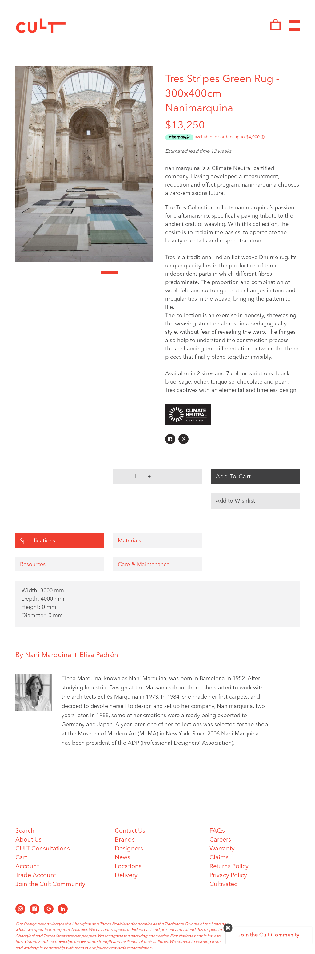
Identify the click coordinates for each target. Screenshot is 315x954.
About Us (28, 840)
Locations (128, 867)
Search (24, 831)
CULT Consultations (42, 849)
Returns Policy (229, 867)
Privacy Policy (228, 876)
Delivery (126, 876)
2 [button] (41, 272)
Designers (129, 849)
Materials (129, 541)
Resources (33, 564)
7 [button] (127, 272)
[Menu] (294, 26)
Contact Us (130, 831)
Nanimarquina (199, 108)
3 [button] (58, 272)
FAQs (217, 831)
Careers (220, 840)
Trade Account (35, 876)
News (122, 858)
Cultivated (223, 884)
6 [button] (109, 272)
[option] (84, 164)
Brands (125, 840)
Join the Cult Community (50, 884)
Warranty (222, 849)
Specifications (37, 541)
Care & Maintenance (143, 564)
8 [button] (144, 272)
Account (27, 867)
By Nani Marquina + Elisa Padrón (66, 655)
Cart (21, 858)
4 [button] (75, 272)
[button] (255, 501)
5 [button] (93, 272)
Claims (219, 858)
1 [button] (24, 272)
